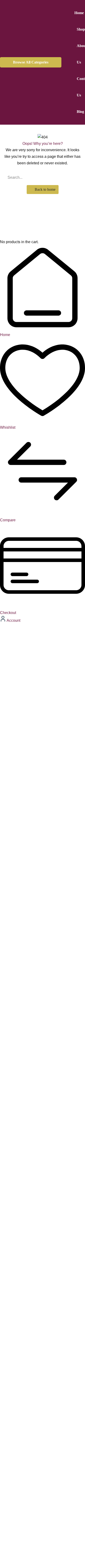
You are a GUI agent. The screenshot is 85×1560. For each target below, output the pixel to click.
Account (13, 620)
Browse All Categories (30, 62)
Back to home (44, 189)
